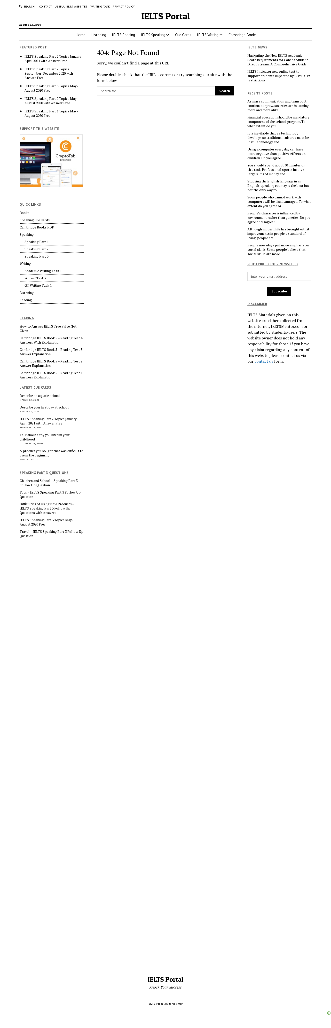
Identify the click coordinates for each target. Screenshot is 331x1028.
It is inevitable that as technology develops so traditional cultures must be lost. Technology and (278, 137)
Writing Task (100, 6)
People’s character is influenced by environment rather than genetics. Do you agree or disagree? (278, 217)
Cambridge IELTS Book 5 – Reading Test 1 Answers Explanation (51, 375)
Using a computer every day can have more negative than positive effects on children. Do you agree (276, 153)
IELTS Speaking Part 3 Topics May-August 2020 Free (51, 88)
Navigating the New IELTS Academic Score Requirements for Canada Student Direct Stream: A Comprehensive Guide (277, 59)
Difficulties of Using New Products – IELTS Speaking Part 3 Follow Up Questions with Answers (47, 508)
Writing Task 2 (35, 278)
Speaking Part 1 (36, 242)
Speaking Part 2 (36, 249)
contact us (263, 361)
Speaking (27, 234)
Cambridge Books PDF (37, 227)
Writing (25, 263)
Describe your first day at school (44, 407)
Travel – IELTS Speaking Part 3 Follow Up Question (51, 533)
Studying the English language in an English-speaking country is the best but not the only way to (278, 185)
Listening (98, 34)
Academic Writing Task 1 (43, 271)
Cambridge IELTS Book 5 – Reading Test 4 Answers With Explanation (51, 340)
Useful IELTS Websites (71, 6)
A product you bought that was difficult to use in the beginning (51, 453)
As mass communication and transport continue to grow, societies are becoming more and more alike (278, 105)
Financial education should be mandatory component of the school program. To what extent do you (278, 121)
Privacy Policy (124, 6)
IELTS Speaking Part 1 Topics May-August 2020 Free (51, 113)
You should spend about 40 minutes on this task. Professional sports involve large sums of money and (276, 169)
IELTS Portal (165, 16)
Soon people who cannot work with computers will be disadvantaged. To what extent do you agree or (279, 201)
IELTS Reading (123, 34)
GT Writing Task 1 (38, 285)
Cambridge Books (243, 34)
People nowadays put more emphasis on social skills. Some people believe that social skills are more (278, 249)
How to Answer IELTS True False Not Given (48, 328)
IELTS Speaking (153, 34)
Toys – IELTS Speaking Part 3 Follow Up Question (50, 494)
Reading (26, 300)
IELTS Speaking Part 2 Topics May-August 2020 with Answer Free (51, 100)
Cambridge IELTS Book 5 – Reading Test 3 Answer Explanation (51, 351)
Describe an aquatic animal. (40, 395)
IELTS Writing (208, 34)
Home (81, 34)
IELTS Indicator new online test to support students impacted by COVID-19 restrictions (278, 75)
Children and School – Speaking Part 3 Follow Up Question (49, 483)
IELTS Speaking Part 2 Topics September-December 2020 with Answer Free (48, 73)
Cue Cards (183, 34)
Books (24, 213)
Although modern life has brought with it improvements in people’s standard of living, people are (278, 233)
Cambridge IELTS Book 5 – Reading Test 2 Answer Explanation (51, 363)
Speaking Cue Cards (35, 220)
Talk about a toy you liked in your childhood (45, 437)
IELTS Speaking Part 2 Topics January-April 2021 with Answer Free (53, 58)
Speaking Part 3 (36, 256)
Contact (45, 6)
